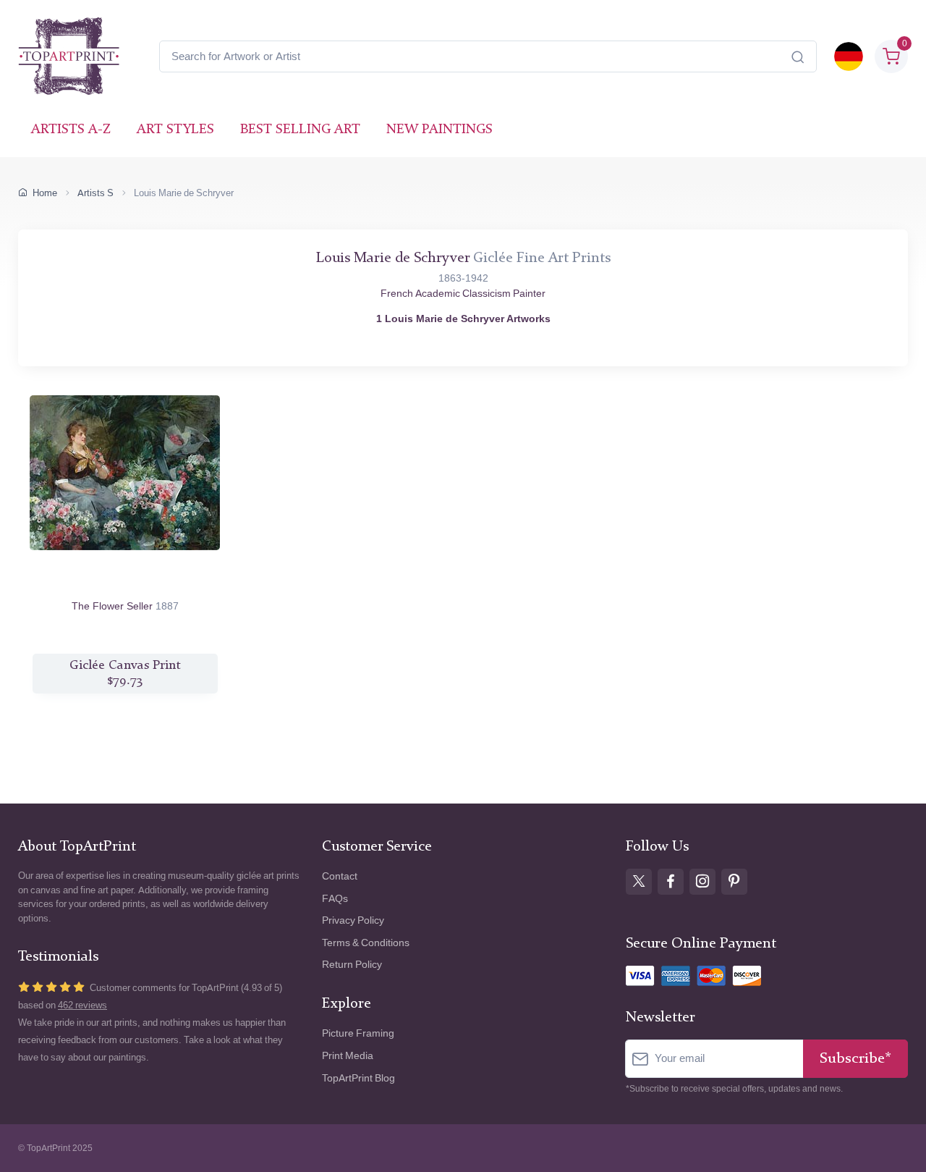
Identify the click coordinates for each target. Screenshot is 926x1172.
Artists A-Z (71, 130)
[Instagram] (702, 882)
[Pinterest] (734, 882)
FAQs (335, 899)
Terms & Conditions (365, 943)
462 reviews (82, 1005)
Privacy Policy (353, 920)
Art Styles (175, 130)
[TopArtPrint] (68, 56)
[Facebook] (671, 882)
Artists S (95, 192)
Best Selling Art (300, 130)
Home (45, 192)
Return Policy (352, 964)
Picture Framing (358, 1033)
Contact (339, 876)
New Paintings (439, 130)
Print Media (347, 1056)
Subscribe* (855, 1058)
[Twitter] (639, 882)
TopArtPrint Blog (358, 1078)
